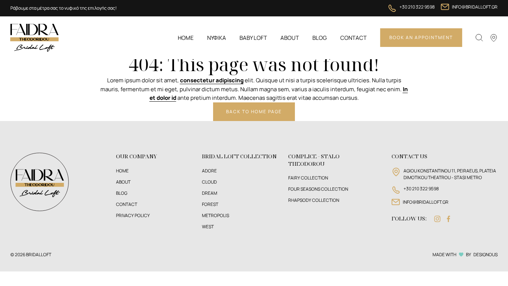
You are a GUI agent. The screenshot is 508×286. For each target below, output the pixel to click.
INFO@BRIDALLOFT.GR (475, 7)
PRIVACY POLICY (133, 215)
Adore (209, 171)
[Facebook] (448, 218)
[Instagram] (437, 218)
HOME (122, 171)
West (208, 226)
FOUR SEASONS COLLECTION (318, 189)
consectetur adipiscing (212, 80)
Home (186, 38)
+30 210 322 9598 (417, 7)
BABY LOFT (253, 38)
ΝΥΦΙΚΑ (216, 38)
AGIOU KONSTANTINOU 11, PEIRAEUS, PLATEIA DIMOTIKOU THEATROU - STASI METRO (449, 174)
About (289, 38)
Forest (210, 204)
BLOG (121, 193)
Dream (209, 193)
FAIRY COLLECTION (308, 178)
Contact (353, 38)
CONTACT (126, 204)
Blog (319, 38)
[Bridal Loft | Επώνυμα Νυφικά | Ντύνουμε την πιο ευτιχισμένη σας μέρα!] (34, 37)
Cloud (209, 182)
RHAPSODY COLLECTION (313, 200)
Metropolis (215, 215)
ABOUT (123, 182)
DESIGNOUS (485, 254)
